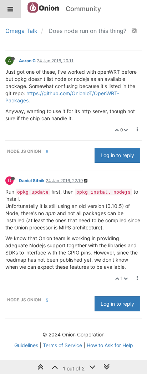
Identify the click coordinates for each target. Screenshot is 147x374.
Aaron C (27, 60)
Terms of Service (62, 345)
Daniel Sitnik (32, 180)
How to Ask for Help (110, 345)
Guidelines (26, 345)
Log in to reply (117, 155)
